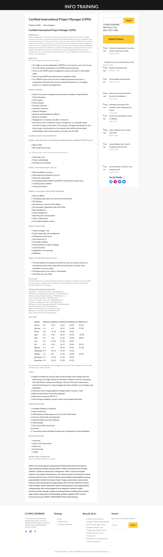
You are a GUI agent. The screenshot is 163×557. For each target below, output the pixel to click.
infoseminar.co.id (87, 551)
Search (129, 20)
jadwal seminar (72, 480)
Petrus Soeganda (49, 25)
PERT (77, 494)
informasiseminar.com (101, 551)
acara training (38, 466)
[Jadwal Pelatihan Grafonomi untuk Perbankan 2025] (105, 176)
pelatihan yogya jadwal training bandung (46, 494)
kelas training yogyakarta (49, 488)
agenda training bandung (63, 466)
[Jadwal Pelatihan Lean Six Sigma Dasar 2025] (105, 136)
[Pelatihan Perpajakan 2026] (105, 72)
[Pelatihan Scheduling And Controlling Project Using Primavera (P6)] (105, 54)
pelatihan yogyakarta (68, 494)
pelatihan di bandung (57, 491)
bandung (52, 468)
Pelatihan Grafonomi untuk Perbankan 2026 (119, 62)
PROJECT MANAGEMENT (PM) (55, 497)
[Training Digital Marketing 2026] (105, 85)
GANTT (67, 471)
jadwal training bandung (54, 483)
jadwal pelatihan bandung (81, 477)
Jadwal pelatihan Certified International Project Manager (48, 480)
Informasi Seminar (41, 477)
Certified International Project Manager (74, 468)
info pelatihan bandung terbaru (46, 474)
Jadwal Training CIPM (48, 485)
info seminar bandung (65, 474)
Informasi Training (54, 477)
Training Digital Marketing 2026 (119, 79)
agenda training (49, 466)
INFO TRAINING (81, 7)
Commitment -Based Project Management (50, 471)
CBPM (58, 468)
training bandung (72, 497)
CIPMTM (32, 471)
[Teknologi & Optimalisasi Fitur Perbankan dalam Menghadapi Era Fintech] (105, 109)
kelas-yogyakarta (63, 488)
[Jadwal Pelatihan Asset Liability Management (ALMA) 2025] (105, 154)
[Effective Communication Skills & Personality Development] (105, 97)
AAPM (31, 466)
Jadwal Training (40, 483)
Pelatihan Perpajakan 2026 (118, 68)
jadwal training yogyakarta (64, 485)
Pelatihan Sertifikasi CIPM (73, 491)
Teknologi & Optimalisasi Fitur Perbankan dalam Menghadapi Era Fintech (120, 107)
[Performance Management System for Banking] (105, 122)
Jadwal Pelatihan (66, 477)
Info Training (77, 474)
